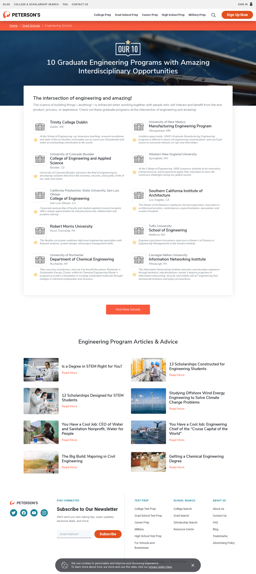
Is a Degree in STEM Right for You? (92, 366)
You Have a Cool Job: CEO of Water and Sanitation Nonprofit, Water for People (92, 429)
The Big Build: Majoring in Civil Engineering (88, 459)
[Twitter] (13, 512)
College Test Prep (145, 508)
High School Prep (173, 14)
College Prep (102, 14)
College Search (183, 508)
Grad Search (181, 515)
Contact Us (220, 515)
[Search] (214, 15)
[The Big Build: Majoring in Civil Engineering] (43, 462)
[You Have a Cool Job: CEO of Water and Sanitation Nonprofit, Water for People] (43, 432)
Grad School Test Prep (148, 515)
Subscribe (108, 534)
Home (14, 26)
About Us (218, 508)
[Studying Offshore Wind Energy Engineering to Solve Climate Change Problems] (150, 401)
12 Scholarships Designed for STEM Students (93, 398)
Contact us (80, 4)
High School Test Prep (148, 536)
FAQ (65, 4)
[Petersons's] (21, 15)
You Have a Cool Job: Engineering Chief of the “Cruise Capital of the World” (198, 429)
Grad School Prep (126, 14)
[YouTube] (34, 512)
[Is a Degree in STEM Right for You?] (43, 369)
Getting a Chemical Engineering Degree (196, 459)
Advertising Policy (224, 543)
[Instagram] (44, 512)
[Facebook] (23, 512)
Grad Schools (31, 26)
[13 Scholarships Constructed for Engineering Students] (150, 369)
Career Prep (150, 14)
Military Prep (197, 14)
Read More (69, 373)
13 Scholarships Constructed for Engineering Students (197, 366)
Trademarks (220, 536)
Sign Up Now (237, 15)
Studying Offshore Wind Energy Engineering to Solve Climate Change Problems (197, 397)
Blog (6, 4)
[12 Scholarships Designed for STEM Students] (43, 401)
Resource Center (184, 529)
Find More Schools (128, 309)
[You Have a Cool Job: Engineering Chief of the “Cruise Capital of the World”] (150, 432)
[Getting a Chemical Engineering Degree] (150, 462)
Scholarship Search (185, 522)
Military (139, 529)
